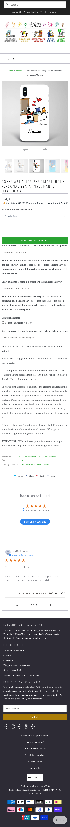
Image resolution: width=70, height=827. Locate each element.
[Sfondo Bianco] (35, 113)
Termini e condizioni (35, 755)
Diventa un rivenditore (13, 650)
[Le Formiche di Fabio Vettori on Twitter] (6, 726)
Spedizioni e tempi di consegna (35, 735)
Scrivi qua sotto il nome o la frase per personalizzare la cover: (32, 282)
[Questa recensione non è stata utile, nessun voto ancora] (62, 593)
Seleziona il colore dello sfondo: (17, 209)
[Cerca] (7, 4)
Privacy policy (35, 761)
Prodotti (19, 71)
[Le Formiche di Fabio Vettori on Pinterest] (26, 726)
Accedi (16, 12)
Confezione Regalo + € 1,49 (18, 323)
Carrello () (34, 12)
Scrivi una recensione (35, 521)
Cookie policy (35, 768)
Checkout (51, 12)
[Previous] (25, 149)
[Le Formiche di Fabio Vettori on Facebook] (13, 726)
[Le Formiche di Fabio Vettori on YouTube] (19, 726)
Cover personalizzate (28, 456)
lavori (21, 460)
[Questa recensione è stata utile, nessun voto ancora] (56, 593)
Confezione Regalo (11, 318)
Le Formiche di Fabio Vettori (38, 786)
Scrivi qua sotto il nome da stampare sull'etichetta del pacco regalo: (35, 331)
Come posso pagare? (35, 742)
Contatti (7, 655)
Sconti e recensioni (12, 670)
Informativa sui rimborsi (35, 748)
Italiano (33, 777)
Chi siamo (8, 660)
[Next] (44, 149)
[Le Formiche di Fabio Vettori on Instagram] (32, 726)
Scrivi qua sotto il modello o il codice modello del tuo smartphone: (34, 246)
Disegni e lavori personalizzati (17, 665)
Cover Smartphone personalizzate (34, 464)
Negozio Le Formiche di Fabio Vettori (21, 675)
